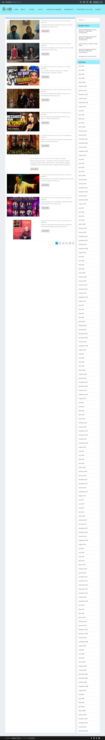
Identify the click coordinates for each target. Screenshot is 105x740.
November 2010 (83, 593)
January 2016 (82, 573)
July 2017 (81, 500)
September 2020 (83, 346)
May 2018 (81, 459)
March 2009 (82, 662)
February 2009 (83, 666)
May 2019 (81, 410)
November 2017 (83, 483)
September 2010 (83, 601)
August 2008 (82, 690)
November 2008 (83, 678)
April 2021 (81, 317)
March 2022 (82, 273)
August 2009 (82, 645)
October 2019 (82, 390)
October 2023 (82, 196)
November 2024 (83, 143)
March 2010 (82, 617)
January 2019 (82, 427)
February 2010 (83, 621)
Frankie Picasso (49, 66)
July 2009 (81, 650)
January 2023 (82, 232)
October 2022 (82, 244)
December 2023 (83, 188)
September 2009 (83, 641)
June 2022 (81, 260)
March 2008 (82, 710)
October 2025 (82, 98)
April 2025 (81, 123)
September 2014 (83, 585)
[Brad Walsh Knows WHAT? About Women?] (23, 229)
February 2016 (83, 569)
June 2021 (81, 309)
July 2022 (81, 256)
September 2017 (83, 492)
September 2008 (83, 686)
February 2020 (83, 374)
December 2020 (83, 333)
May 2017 (81, 508)
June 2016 (81, 552)
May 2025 (81, 119)
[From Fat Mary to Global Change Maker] (23, 75)
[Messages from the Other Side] (23, 121)
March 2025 (82, 127)
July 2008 (81, 694)
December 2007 (83, 718)
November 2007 (83, 723)
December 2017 (83, 479)
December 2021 (83, 285)
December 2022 (83, 236)
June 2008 (81, 698)
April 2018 (81, 463)
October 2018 (82, 439)
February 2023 (83, 228)
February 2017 (83, 520)
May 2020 (81, 362)
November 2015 (83, 581)
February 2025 (83, 131)
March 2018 (82, 467)
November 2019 (83, 386)
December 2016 (83, 528)
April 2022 (81, 269)
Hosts (40, 9)
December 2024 (83, 139)
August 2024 (82, 155)
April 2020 (81, 366)
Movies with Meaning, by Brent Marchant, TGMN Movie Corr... (29, 2)
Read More (45, 31)
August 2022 (82, 252)
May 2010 (81, 609)
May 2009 (81, 658)
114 (70, 243)
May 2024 (81, 167)
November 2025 (83, 94)
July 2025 (81, 110)
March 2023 (82, 224)
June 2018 (81, 455)
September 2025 (83, 102)
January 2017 (82, 524)
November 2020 (83, 337)
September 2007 (83, 731)
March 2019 (82, 419)
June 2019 (81, 406)
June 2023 (81, 212)
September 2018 (83, 443)
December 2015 (83, 577)
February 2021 (83, 325)
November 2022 (83, 240)
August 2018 (82, 447)
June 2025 (81, 115)
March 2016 (82, 564)
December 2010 (83, 589)
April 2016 (81, 560)
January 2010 (82, 625)
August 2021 (82, 301)
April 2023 (81, 220)
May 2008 (81, 702)
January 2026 (82, 90)
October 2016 (82, 536)
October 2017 (82, 487)
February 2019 (83, 423)
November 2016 (83, 532)
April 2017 (81, 512)
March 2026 (82, 82)
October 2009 (82, 637)
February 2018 (83, 471)
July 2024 (81, 159)
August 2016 (82, 544)
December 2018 (83, 431)
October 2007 (82, 727)
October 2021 (82, 293)
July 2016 (81, 548)
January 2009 (82, 670)
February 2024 (83, 179)
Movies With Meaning (54, 9)
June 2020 (81, 358)
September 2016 (83, 540)
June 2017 (81, 504)
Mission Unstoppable (65, 66)
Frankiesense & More (65, 112)
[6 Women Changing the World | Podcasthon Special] (23, 206)
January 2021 (82, 329)
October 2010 (82, 597)
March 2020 (82, 370)
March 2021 (82, 321)
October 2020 (82, 341)
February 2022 (83, 277)
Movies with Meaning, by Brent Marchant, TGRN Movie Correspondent (87, 31)
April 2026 (81, 78)
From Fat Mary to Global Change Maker (88, 44)
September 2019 (83, 394)
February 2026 (83, 86)
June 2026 (81, 70)
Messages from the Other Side (87, 56)
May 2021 (81, 313)
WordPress (32, 738)
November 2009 (83, 633)
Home (16, 9)
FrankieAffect (69, 9)
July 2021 (81, 305)
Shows (31, 9)
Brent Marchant (49, 21)
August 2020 (82, 350)
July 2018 (81, 451)
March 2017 (82, 516)
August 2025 (82, 106)
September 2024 (83, 151)
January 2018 (82, 475)
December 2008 (83, 674)
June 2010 (81, 605)
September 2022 (83, 248)
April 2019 (81, 414)
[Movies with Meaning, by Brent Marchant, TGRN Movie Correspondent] (23, 30)
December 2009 (83, 629)
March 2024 (82, 175)
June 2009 (81, 654)
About (23, 9)
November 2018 (83, 435)
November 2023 (83, 192)
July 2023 (81, 208)
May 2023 (81, 216)
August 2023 (82, 204)
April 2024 (81, 171)
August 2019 (82, 398)
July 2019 (81, 402)
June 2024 (81, 163)
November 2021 (83, 289)
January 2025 (82, 135)
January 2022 (82, 281)
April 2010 (81, 613)
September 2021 (83, 297)
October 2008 (82, 682)
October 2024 (82, 147)
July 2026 (81, 66)
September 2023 (83, 200)
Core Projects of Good (84, 9)
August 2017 (82, 496)
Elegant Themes (16, 738)
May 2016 (81, 556)
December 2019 (83, 382)
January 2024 (82, 183)
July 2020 (81, 354)
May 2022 (81, 264)
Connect (98, 9)
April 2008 (81, 706)
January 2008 (82, 714)
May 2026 (81, 74)
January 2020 (82, 378)
